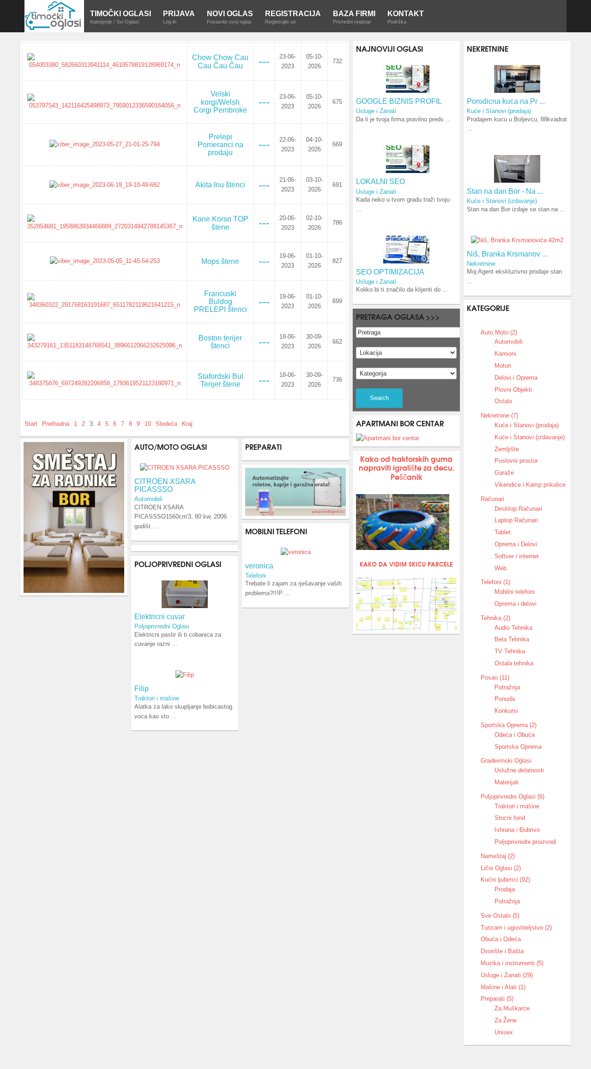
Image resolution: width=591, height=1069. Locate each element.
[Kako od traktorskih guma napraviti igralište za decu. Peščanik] (402, 522)
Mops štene (220, 261)
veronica (259, 566)
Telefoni (255, 575)
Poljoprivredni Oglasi (161, 626)
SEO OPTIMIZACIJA (390, 272)
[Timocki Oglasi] (54, 15)
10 (148, 423)
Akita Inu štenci (220, 185)
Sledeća (166, 423)
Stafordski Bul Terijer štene (220, 380)
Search (379, 397)
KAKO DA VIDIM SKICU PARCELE (406, 563)
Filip (141, 689)
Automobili (148, 499)
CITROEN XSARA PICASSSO (164, 485)
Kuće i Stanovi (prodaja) (499, 110)
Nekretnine (481, 263)
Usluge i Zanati (376, 110)
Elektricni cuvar (159, 617)
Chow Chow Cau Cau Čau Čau (220, 61)
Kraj (187, 423)
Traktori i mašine (156, 698)
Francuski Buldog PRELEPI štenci (220, 301)
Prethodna (55, 423)
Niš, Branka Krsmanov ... (507, 254)
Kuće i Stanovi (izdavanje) (502, 200)
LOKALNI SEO (380, 181)
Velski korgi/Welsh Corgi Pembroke (220, 101)
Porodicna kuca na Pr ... (506, 101)
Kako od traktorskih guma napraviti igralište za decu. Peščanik (406, 467)
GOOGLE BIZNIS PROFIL (399, 101)
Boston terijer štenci (220, 342)
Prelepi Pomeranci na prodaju (220, 144)
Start (30, 423)
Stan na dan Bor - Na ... (505, 191)
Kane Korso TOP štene (220, 223)
